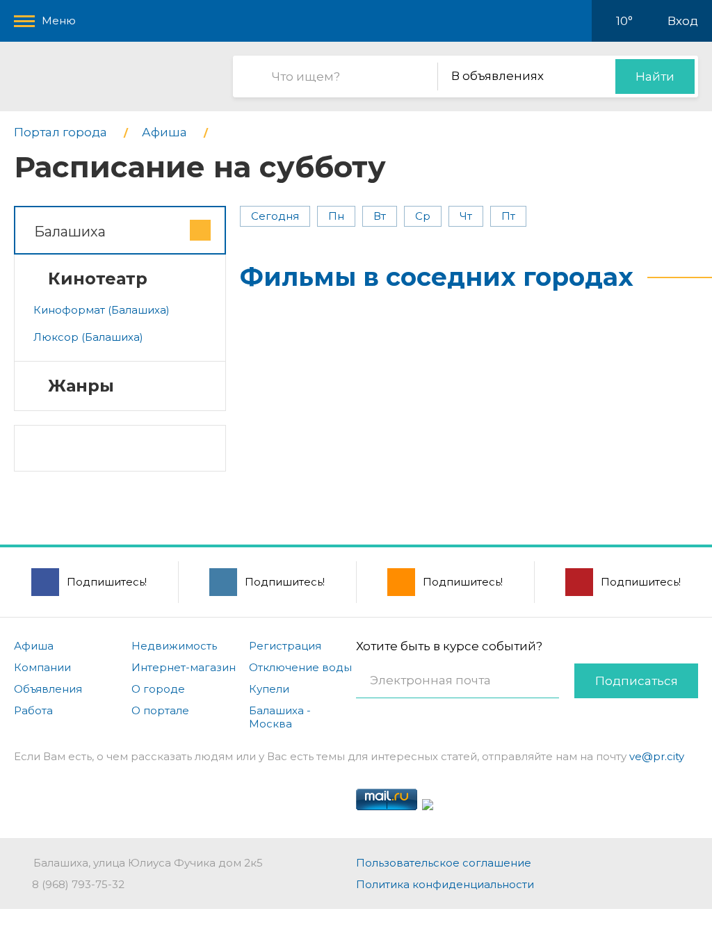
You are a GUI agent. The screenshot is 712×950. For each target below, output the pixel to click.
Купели (269, 688)
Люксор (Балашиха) (88, 337)
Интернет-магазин (183, 667)
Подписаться (636, 681)
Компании (42, 667)
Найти (655, 76)
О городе (158, 688)
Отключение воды (300, 667)
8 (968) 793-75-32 (78, 884)
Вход (683, 21)
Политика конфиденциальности (445, 884)
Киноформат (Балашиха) (101, 309)
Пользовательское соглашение (443, 862)
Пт (508, 216)
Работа (33, 710)
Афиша (34, 645)
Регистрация (285, 645)
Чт (466, 216)
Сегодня (275, 216)
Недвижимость (174, 645)
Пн (336, 216)
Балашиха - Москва (280, 717)
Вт (379, 216)
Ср (422, 216)
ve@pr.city (656, 756)
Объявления (48, 688)
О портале (160, 710)
